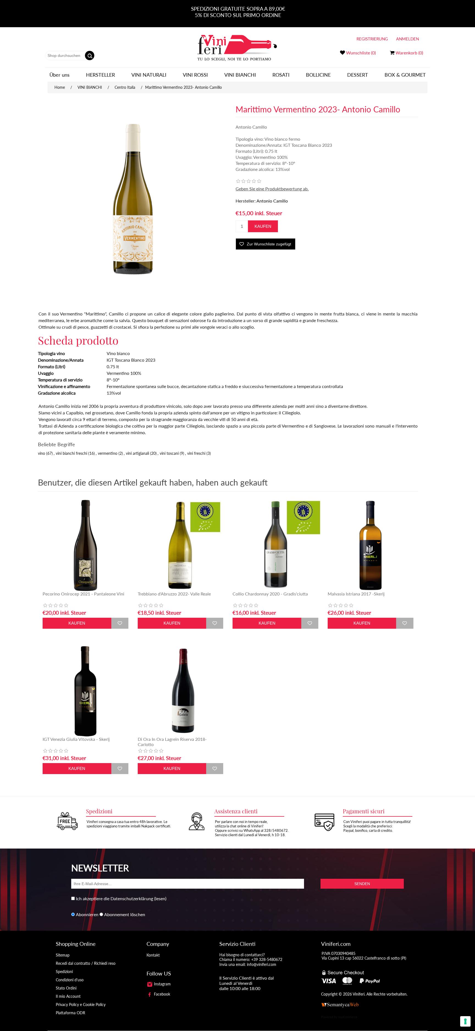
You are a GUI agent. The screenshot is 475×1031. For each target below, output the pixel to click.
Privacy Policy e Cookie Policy (81, 1004)
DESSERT (357, 75)
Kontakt (153, 955)
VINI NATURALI (148, 75)
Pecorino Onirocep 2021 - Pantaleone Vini (83, 593)
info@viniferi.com (261, 964)
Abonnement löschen (124, 914)
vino (41, 453)
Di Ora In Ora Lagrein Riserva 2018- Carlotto (172, 741)
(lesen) (160, 898)
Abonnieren (87, 914)
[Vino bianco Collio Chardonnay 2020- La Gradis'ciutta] (275, 545)
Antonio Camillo (272, 200)
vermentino (107, 453)
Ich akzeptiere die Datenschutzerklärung (114, 898)
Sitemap (63, 955)
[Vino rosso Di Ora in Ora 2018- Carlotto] (180, 690)
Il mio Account (68, 996)
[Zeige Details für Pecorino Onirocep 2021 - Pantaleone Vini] (85, 545)
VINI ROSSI (195, 75)
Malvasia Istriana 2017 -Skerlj (356, 593)
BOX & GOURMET (405, 75)
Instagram (162, 984)
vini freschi (196, 453)
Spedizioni (64, 971)
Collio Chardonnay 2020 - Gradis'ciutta (270, 593)
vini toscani (169, 453)
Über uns (59, 75)
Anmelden (407, 38)
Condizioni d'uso (70, 979)
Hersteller (100, 75)
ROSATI (280, 75)
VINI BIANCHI (240, 75)
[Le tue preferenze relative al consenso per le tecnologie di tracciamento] (465, 1021)
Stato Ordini (66, 988)
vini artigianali (137, 453)
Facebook (161, 994)
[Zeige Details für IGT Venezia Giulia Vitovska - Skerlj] (85, 690)
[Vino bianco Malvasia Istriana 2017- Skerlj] (370, 545)
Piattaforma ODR (70, 1012)
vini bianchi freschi (71, 453)
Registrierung (372, 38)
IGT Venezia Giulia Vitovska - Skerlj (76, 739)
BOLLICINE (318, 75)
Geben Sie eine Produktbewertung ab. (272, 188)
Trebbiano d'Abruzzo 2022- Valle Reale (174, 593)
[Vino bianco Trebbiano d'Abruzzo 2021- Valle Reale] (180, 545)
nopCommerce (347, 1017)
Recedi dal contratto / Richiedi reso (85, 963)
